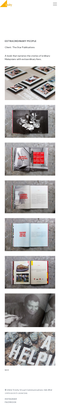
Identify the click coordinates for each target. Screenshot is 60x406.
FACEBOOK (10, 402)
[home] (6, 3)
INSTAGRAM (11, 399)
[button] (55, 4)
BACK (7, 370)
